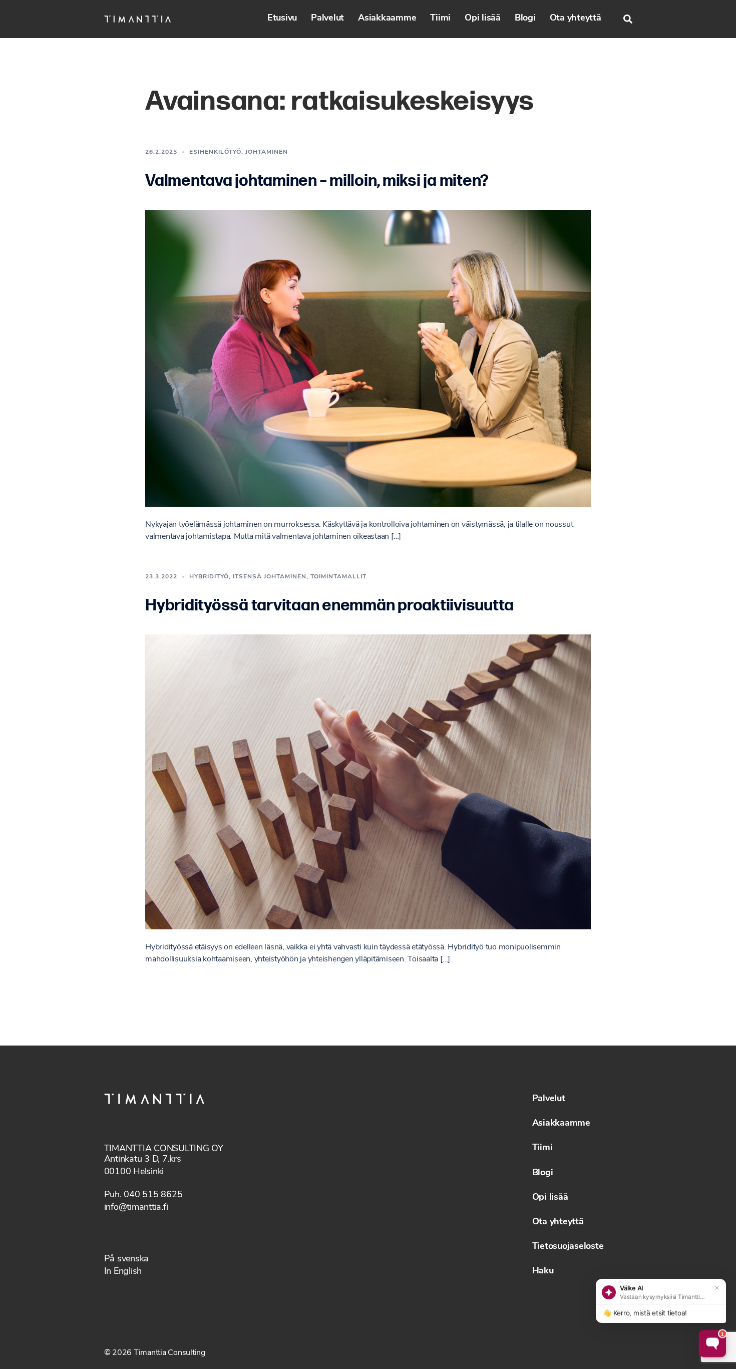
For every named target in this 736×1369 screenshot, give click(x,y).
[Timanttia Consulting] (137, 19)
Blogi (525, 18)
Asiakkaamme (387, 18)
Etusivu (282, 18)
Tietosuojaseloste (568, 1246)
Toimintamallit (338, 577)
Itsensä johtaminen (269, 577)
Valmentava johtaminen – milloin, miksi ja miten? (317, 181)
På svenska (126, 1259)
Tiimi (440, 18)
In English (123, 1271)
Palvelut (327, 18)
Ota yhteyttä (575, 18)
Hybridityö (209, 577)
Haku (543, 1271)
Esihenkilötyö (215, 152)
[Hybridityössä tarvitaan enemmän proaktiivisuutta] (368, 782)
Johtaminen (266, 152)
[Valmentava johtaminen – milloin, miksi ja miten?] (368, 358)
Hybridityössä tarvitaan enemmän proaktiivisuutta (329, 605)
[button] (627, 19)
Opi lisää (483, 18)
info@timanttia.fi (136, 1207)
